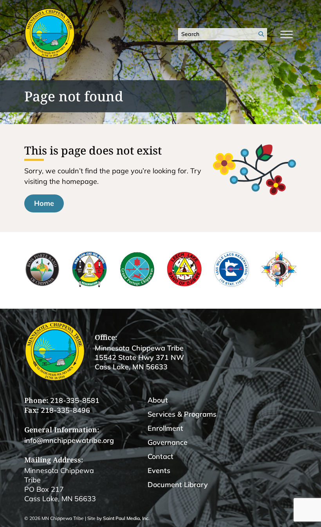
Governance (168, 442)
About (158, 400)
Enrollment (165, 428)
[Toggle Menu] (286, 34)
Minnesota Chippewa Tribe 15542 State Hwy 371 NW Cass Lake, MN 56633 (139, 357)
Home (44, 203)
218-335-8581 (74, 400)
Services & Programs (182, 414)
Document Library (178, 484)
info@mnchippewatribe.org (69, 440)
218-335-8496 (65, 410)
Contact (160, 456)
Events (159, 470)
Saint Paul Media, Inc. (126, 518)
